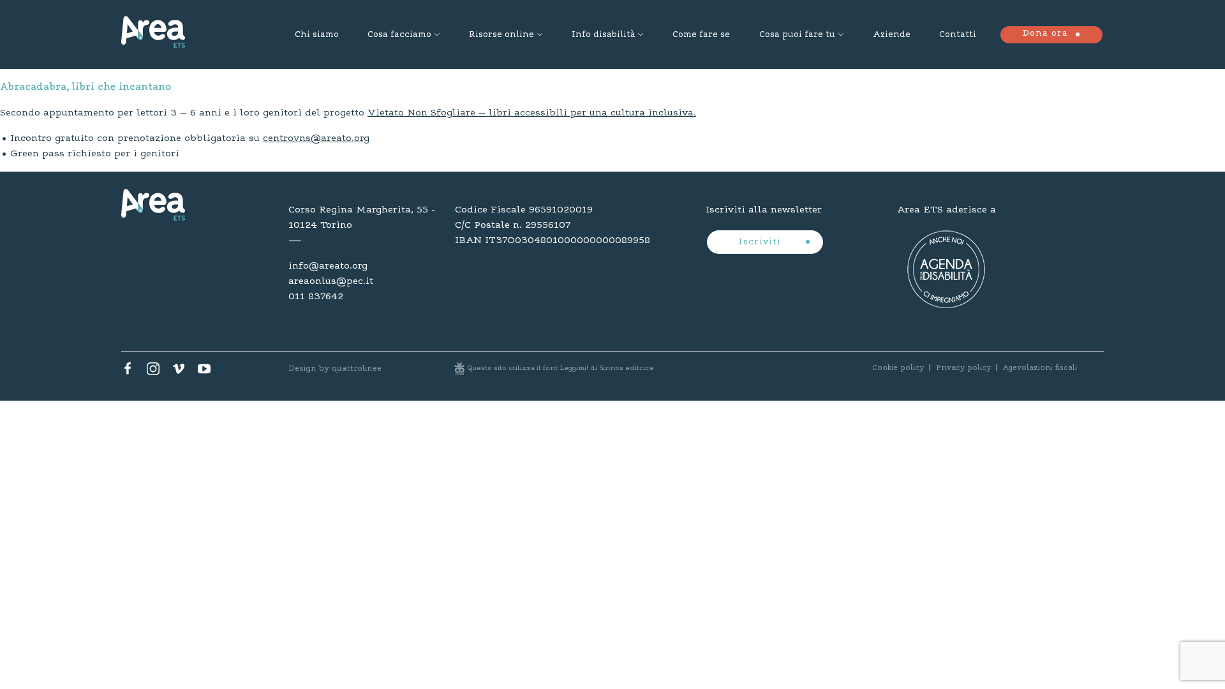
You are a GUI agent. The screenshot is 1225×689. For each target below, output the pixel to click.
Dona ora (1045, 34)
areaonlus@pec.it (330, 281)
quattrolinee (357, 368)
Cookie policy (898, 368)
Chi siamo (317, 35)
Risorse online (501, 35)
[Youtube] (204, 372)
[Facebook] (127, 372)
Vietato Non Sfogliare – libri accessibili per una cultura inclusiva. (532, 113)
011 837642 (315, 296)
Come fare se (701, 35)
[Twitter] (153, 372)
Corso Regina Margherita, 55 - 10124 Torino (361, 217)
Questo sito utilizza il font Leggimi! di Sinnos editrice (561, 368)
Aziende (891, 35)
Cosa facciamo (399, 35)
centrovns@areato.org (316, 138)
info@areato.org (328, 266)
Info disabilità (603, 35)
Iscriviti (761, 242)
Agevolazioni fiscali (1040, 368)
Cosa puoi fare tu (797, 35)
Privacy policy (963, 368)
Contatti (957, 35)
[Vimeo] (178, 372)
